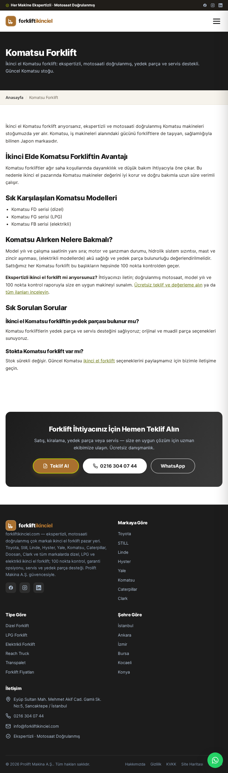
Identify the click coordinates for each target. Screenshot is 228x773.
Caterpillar (127, 589)
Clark (123, 598)
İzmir (122, 644)
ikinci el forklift (99, 360)
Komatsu (126, 580)
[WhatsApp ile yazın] (215, 760)
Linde (123, 552)
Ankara (124, 635)
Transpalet (16, 662)
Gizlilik (155, 764)
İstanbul (125, 625)
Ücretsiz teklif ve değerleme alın (168, 285)
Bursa (123, 653)
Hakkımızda (135, 764)
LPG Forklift (16, 635)
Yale (122, 570)
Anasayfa (14, 97)
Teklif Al (59, 466)
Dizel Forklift (17, 625)
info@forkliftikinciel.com (36, 726)
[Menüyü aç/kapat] (216, 21)
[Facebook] (205, 5)
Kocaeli (125, 662)
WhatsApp (173, 466)
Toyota (124, 533)
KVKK (171, 764)
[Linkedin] (220, 5)
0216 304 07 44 (118, 466)
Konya (124, 672)
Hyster (124, 561)
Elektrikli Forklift (20, 644)
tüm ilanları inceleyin (27, 292)
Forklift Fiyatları (20, 672)
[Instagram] (213, 5)
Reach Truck (17, 653)
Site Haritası (192, 764)
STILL (123, 543)
